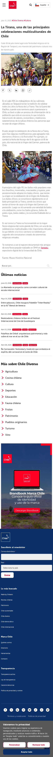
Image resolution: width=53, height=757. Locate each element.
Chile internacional (7, 627)
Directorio (4, 648)
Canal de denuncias (7, 685)
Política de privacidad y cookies (12, 691)
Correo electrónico (8, 551)
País (3, 562)
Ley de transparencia (8, 680)
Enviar (7, 575)
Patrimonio (11, 415)
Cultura (9, 384)
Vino (7, 434)
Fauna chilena (13, 403)
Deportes (10, 390)
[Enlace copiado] (30, 90)
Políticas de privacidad (37, 716)
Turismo (10, 428)
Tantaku (44, 247)
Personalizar (14, 745)
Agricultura (11, 371)
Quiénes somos (6, 642)
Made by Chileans (7, 594)
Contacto (4, 659)
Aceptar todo (26, 752)
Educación (11, 396)
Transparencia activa (8, 674)
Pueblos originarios (16, 422)
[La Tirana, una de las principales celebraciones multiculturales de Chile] (3, 90)
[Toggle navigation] (4, 5)
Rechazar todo (39, 745)
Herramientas (5, 653)
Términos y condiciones (16, 716)
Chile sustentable (7, 611)
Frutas (9, 409)
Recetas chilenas (6, 600)
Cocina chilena (13, 377)
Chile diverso (5, 616)
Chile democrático (7, 622)
